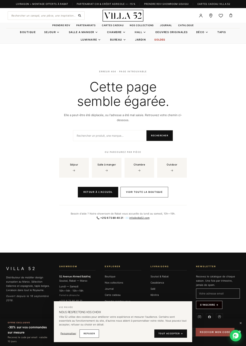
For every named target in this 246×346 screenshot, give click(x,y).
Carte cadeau (113, 294)
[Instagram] (199, 317)
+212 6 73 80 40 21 (70, 300)
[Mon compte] (201, 15)
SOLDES (159, 39)
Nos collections (142, 25)
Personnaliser (68, 333)
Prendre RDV (61, 25)
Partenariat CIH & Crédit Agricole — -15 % (106, 3)
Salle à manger (106, 167)
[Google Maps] (219, 317)
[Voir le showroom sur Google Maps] (211, 15)
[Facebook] (209, 317)
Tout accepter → (170, 333)
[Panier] (231, 15)
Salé (152, 288)
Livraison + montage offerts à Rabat (42, 3)
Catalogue (186, 25)
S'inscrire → (209, 304)
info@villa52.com (139, 217)
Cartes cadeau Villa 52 (213, 3)
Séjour (74, 167)
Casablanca (157, 282)
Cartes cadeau (113, 25)
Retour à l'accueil (98, 191)
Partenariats (86, 25)
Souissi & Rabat (159, 276)
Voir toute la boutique (144, 191)
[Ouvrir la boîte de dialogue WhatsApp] (235, 335)
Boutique (110, 276)
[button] (220, 335)
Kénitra (154, 294)
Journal (166, 25)
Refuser (89, 333)
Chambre (139, 167)
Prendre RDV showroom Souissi (166, 3)
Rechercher (159, 135)
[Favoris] (221, 15)
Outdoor (172, 167)
